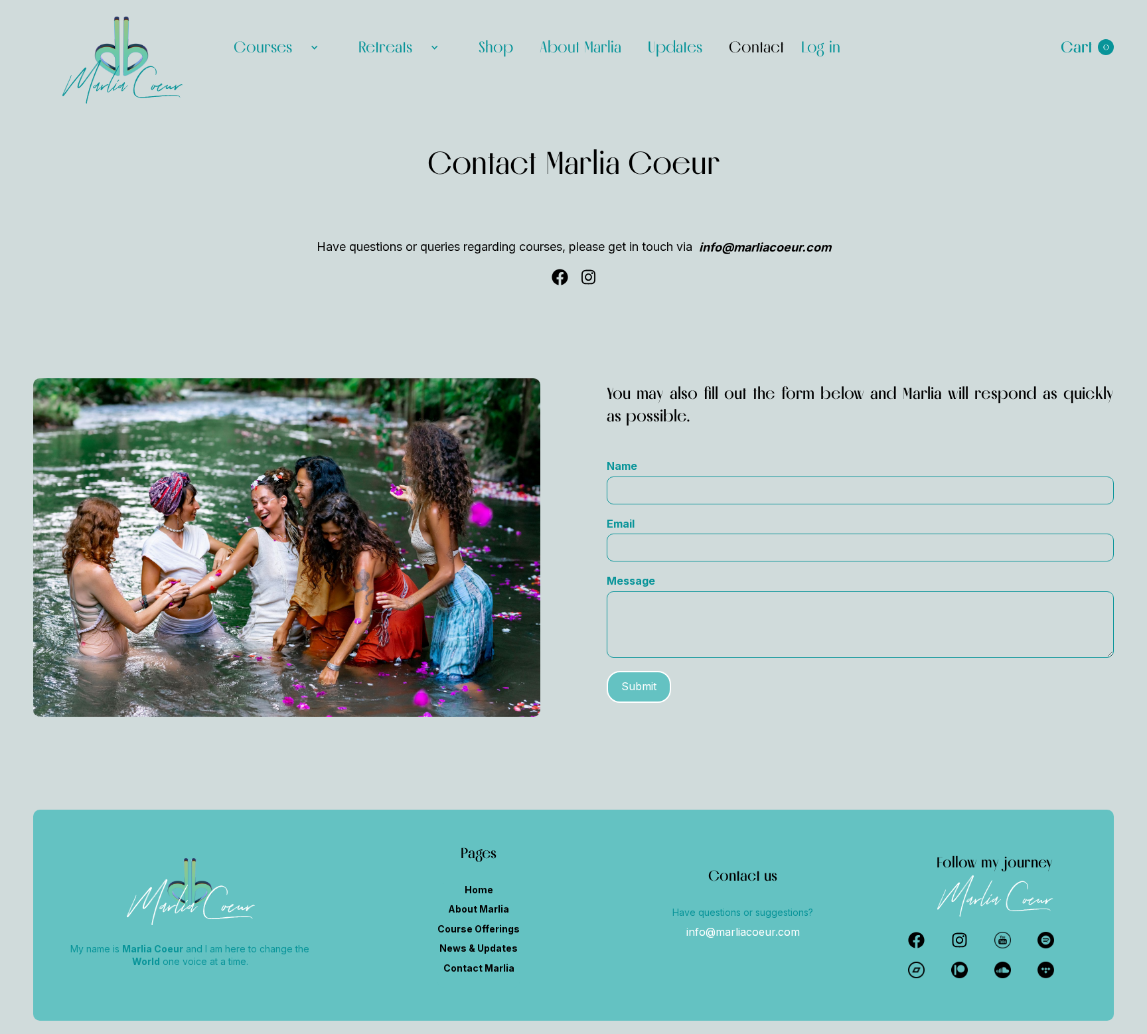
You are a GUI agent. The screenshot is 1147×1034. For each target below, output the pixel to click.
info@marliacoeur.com (743, 931)
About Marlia (580, 47)
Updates (675, 47)
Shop (496, 47)
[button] (276, 47)
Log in (820, 47)
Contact (756, 47)
